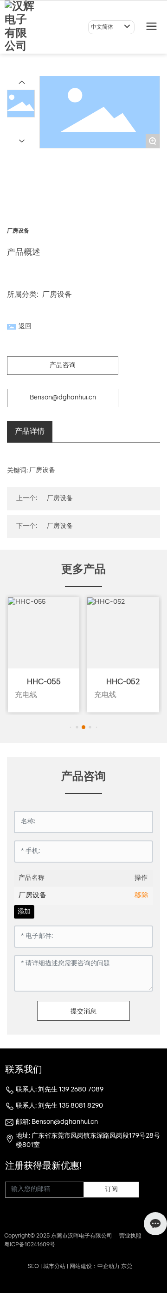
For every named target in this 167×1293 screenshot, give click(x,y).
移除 (141, 895)
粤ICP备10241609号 (29, 1245)
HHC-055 (44, 682)
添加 (24, 911)
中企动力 (108, 1266)
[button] (70, 727)
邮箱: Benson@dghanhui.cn (57, 1122)
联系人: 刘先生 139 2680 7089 (59, 1089)
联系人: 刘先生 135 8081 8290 (59, 1106)
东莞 (126, 1266)
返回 (25, 326)
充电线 (26, 695)
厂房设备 (57, 295)
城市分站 (54, 1266)
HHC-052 (123, 682)
